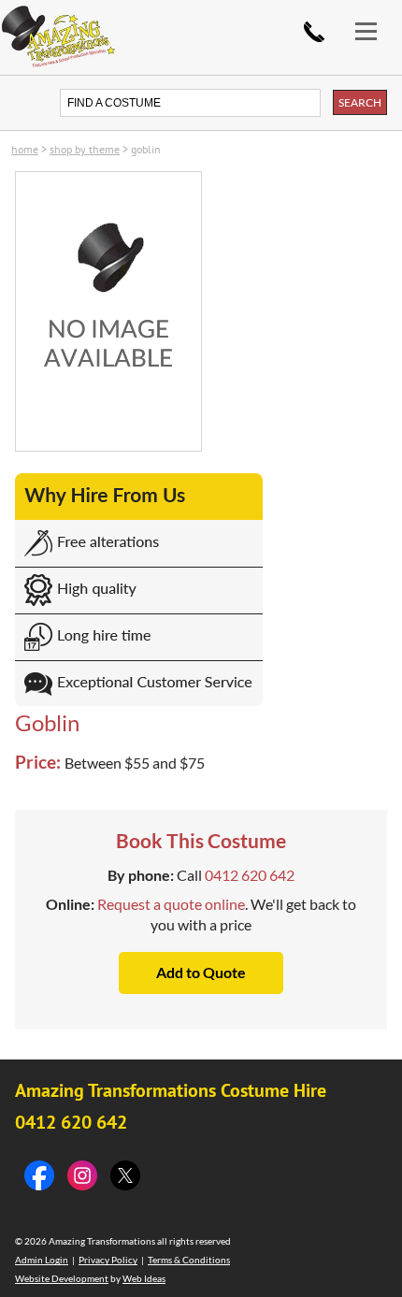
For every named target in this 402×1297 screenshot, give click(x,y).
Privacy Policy (108, 1259)
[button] (374, 16)
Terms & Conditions (189, 1259)
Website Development (61, 1278)
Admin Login (41, 1259)
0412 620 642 (314, 32)
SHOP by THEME (85, 149)
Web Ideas (143, 1278)
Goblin (146, 149)
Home (24, 149)
